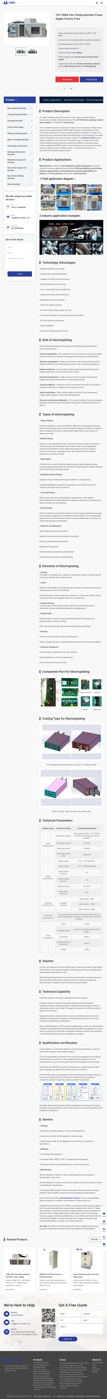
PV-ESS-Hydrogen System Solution (44, 1387)
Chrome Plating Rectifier (17, 115)
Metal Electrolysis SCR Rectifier (17, 161)
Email (85, 1320)
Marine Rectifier (14, 184)
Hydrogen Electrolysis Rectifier (16, 153)
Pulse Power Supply (15, 127)
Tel (61, 1320)
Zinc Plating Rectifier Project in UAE (71, 1365)
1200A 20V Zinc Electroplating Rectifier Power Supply (18, 1275)
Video (94, 1365)
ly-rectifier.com (70, 1396)
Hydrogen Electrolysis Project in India (72, 1374)
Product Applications (49, 100)
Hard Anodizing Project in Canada (71, 1372)
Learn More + (10, 1289)
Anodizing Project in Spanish (69, 1386)
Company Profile (97, 1362)
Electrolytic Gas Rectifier (18, 146)
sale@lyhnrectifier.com (20, 218)
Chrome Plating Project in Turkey (70, 1379)
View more (36, 1389)
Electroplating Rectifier (17, 108)
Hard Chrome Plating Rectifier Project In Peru (74, 1363)
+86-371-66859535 (18, 207)
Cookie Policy (46, 1396)
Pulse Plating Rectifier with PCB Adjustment (86, 1275)
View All (95, 1239)
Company (86, 1314)
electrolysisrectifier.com (93, 1396)
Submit (19, 274)
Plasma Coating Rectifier (17, 133)
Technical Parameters (92, 100)
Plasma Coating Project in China (70, 1383)
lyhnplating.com (80, 1396)
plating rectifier (89, 138)
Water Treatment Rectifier (18, 140)
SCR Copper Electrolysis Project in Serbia (73, 1370)
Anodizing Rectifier (15, 121)
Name (62, 1314)
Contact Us (95, 1369)
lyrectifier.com (61, 1396)
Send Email (91, 79)
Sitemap (95, 1371)
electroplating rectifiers (70, 1198)
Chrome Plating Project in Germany (71, 1381)
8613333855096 (17, 228)
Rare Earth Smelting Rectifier (16, 177)
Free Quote (67, 79)
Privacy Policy (37, 1396)
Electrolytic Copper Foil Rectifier (17, 169)
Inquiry (62, 1327)
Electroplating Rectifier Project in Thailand (73, 1377)
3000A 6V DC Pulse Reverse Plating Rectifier (50, 1275)
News (94, 1367)
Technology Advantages (71, 100)
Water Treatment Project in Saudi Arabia (73, 1368)
